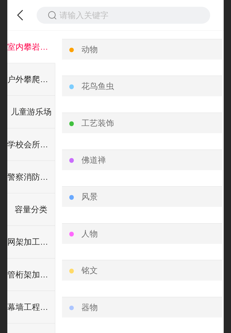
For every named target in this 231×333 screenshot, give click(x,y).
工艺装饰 (97, 123)
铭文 (89, 270)
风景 (89, 196)
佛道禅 (93, 160)
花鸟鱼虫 (97, 86)
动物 (89, 49)
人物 (89, 233)
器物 (89, 307)
